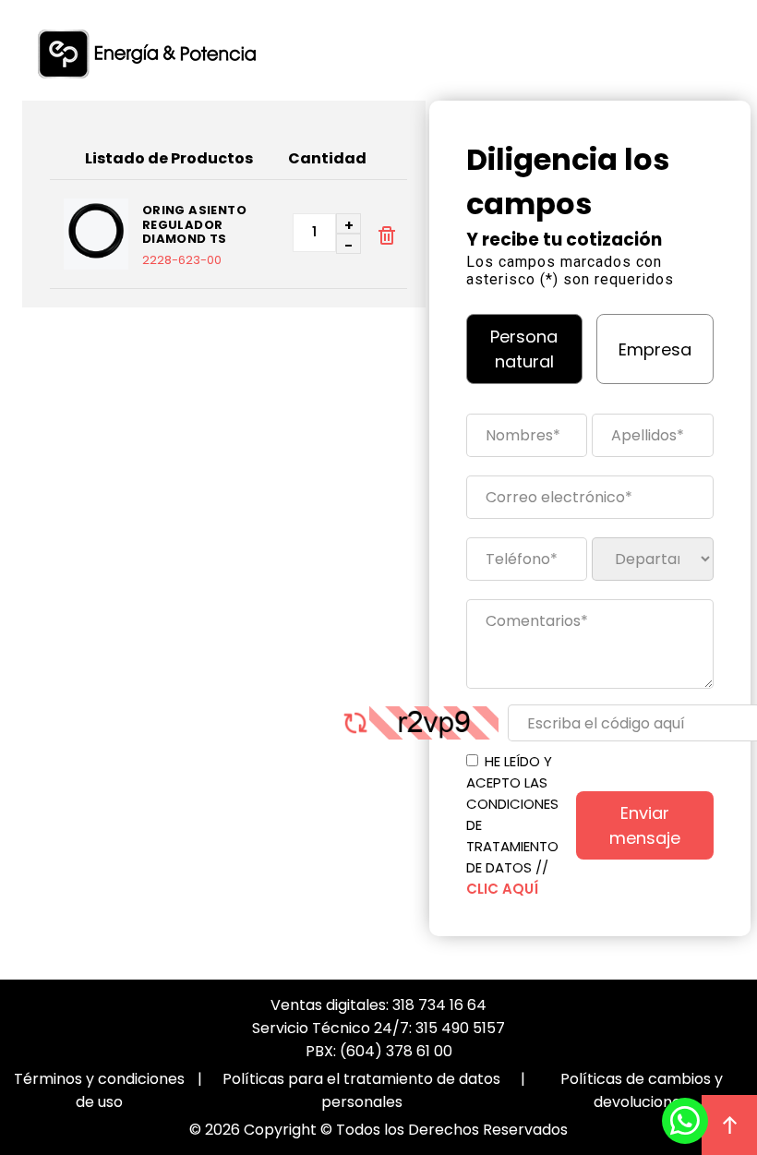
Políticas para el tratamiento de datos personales (361, 1090)
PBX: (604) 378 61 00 (379, 1051)
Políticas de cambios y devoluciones (641, 1090)
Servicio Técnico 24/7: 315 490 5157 (378, 1028)
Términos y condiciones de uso (99, 1090)
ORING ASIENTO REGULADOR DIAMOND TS (194, 225)
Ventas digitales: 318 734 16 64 (378, 1005)
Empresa (655, 349)
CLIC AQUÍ (502, 888)
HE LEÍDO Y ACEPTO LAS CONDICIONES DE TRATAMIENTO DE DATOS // (512, 825)
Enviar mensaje (644, 825)
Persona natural (524, 349)
